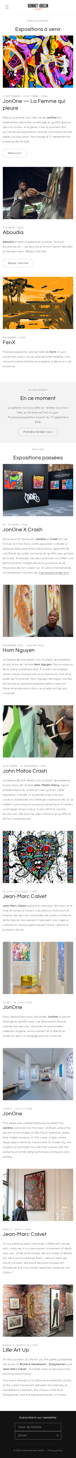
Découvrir (15, 153)
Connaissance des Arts (54, 572)
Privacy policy (55, 1450)
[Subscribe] (57, 1435)
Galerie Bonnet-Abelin (33, 1450)
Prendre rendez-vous (38, 431)
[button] (7, 7)
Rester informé (18, 263)
